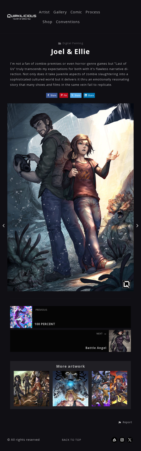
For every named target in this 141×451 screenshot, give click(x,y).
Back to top (71, 439)
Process (93, 12)
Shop (47, 22)
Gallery (60, 12)
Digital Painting (72, 43)
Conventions (68, 22)
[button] (125, 422)
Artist (44, 12)
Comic (76, 12)
